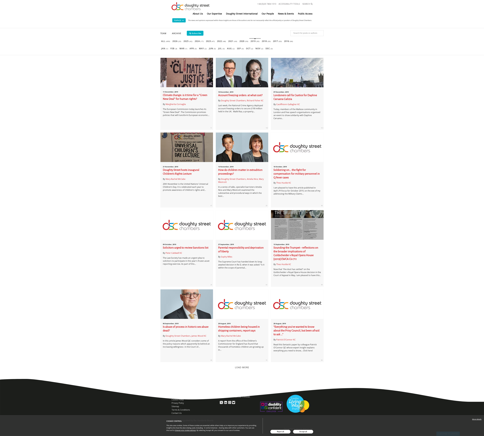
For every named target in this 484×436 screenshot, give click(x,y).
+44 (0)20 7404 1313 (266, 4)
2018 (266, 41)
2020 (243, 41)
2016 (288, 41)
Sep (240, 48)
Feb (173, 48)
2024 (199, 41)
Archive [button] (176, 33)
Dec (269, 48)
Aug (231, 48)
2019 (255, 41)
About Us (198, 13)
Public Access (305, 13)
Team (163, 33)
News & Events (286, 13)
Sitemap (175, 406)
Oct (249, 48)
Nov (259, 48)
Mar (183, 48)
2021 (232, 41)
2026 (176, 41)
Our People (268, 13)
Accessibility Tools (289, 4)
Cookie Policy (178, 399)
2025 (188, 41)
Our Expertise (214, 13)
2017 (277, 41)
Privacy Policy (178, 403)
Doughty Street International (242, 13)
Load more (242, 367)
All (165, 41)
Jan (164, 48)
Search (306, 4)
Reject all (280, 432)
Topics (177, 20)
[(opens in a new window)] (221, 403)
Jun (212, 48)
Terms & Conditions (181, 409)
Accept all (303, 432)
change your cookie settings (185, 430)
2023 (210, 41)
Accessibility (177, 396)
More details (476, 419)
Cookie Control (174, 421)
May (203, 48)
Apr (193, 48)
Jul (221, 48)
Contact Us (177, 413)
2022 (221, 41)
